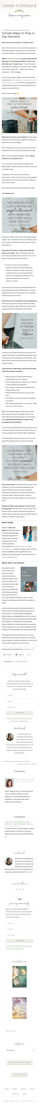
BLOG (25, 1094)
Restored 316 (31, 1101)
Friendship (15, 30)
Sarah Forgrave (19, 9)
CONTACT (15, 1094)
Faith (5, 30)
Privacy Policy (19, 1074)
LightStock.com (29, 649)
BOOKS (23, 1089)
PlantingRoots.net (7, 549)
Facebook (5, 557)
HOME (6, 1089)
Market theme (20, 1101)
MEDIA (32, 1089)
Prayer (27, 30)
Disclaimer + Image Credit (19, 1062)
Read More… (29, 872)
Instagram (14, 557)
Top (37, 1101)
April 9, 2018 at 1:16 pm (24, 781)
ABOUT (15, 1089)
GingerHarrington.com (21, 546)
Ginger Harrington (13, 58)
